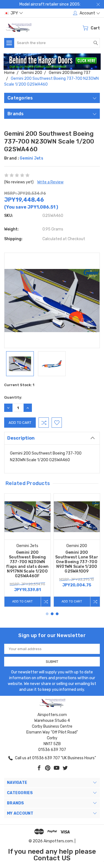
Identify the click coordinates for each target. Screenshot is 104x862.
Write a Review (50, 182)
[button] (52, 61)
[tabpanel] (27, 550)
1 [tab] (47, 613)
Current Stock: (19, 385)
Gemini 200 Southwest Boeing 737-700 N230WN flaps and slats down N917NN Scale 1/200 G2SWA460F (27, 564)
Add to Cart (22, 601)
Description (21, 438)
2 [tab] (52, 613)
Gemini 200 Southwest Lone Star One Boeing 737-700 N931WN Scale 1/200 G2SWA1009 (76, 562)
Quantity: (13, 397)
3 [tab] (57, 613)
